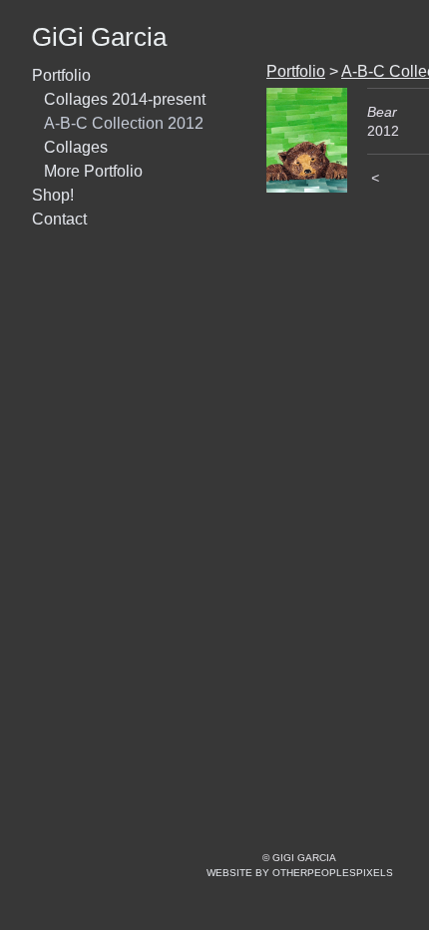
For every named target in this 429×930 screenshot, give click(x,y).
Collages (76, 147)
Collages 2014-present (125, 99)
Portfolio (61, 75)
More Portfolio (93, 171)
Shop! (53, 195)
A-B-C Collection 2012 (124, 123)
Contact (59, 219)
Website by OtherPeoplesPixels (300, 872)
